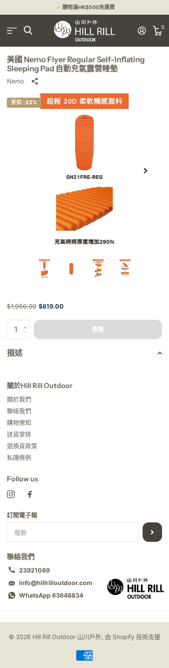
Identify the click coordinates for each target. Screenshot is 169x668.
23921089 (34, 570)
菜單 (12, 30)
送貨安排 (19, 434)
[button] (145, 170)
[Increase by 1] (27, 322)
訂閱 (152, 532)
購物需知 (19, 422)
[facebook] (30, 494)
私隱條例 (19, 457)
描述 (15, 353)
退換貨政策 (22, 445)
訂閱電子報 (22, 514)
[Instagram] (11, 494)
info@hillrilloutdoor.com (55, 582)
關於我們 (19, 399)
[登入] (142, 30)
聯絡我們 (19, 410)
